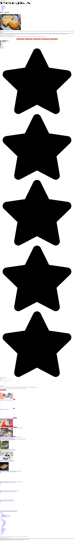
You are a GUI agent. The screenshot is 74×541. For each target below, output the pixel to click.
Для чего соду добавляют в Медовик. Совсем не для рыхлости (8, 418)
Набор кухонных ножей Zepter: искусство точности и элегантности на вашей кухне (11, 481)
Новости (3, 519)
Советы (3, 526)
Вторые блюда (3, 6)
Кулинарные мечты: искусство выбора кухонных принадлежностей (9, 510)
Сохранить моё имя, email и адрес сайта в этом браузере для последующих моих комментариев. (13, 388)
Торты (2, 10)
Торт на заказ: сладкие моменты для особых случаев (7, 460)
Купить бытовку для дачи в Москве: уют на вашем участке (7, 449)
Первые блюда (3, 5)
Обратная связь (4, 516)
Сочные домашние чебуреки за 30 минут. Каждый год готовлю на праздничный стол (11, 427)
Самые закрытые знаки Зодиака (4, 409)
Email (0, 380)
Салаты (2, 8)
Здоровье (3, 525)
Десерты (4, 522)
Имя (0, 378)
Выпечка (4, 521)
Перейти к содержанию (3, 0)
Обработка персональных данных (6, 515)
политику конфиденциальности (32, 387)
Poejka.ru (1, 534)
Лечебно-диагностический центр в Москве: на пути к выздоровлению (9, 490)
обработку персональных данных (20, 387)
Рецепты (3, 520)
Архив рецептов (4, 514)
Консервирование (4, 530)
